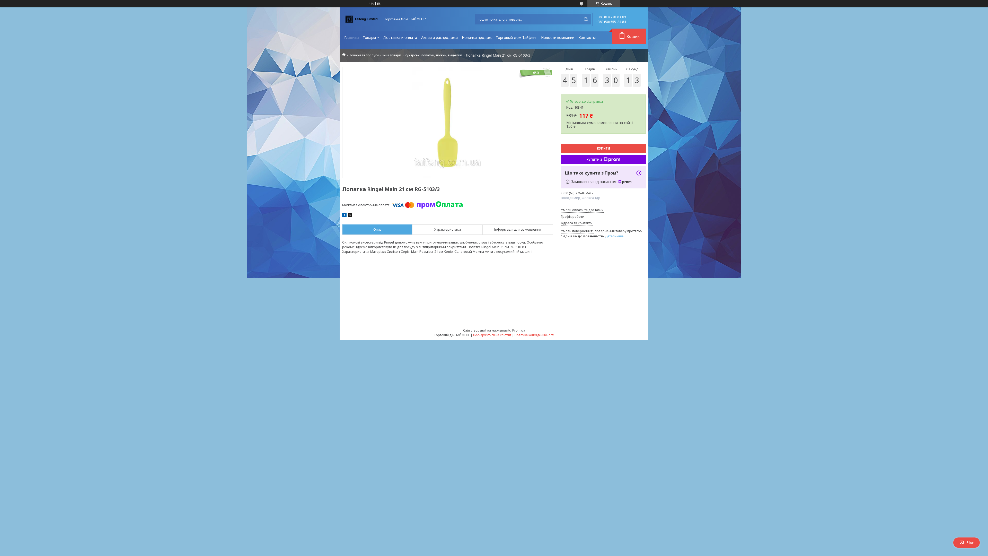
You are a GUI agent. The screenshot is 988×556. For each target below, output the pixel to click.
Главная (351, 37)
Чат (970, 543)
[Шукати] (586, 19)
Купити (603, 148)
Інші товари (392, 55)
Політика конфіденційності (534, 335)
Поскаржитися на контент (492, 335)
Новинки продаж (477, 37)
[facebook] (344, 215)
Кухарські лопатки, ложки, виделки (433, 55)
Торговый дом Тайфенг (516, 37)
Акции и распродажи (439, 37)
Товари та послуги (364, 55)
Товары (369, 37)
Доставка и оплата (400, 37)
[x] (350, 215)
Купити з (594, 160)
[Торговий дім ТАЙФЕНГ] (361, 19)
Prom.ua (518, 330)
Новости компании (557, 37)
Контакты (587, 37)
